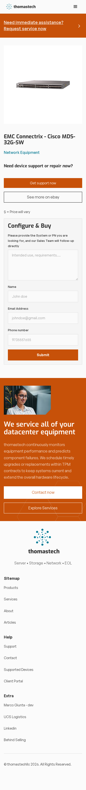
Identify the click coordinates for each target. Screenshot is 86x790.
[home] (20, 7)
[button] (75, 6)
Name (12, 287)
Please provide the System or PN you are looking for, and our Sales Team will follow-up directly (41, 240)
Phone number (18, 330)
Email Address (18, 308)
